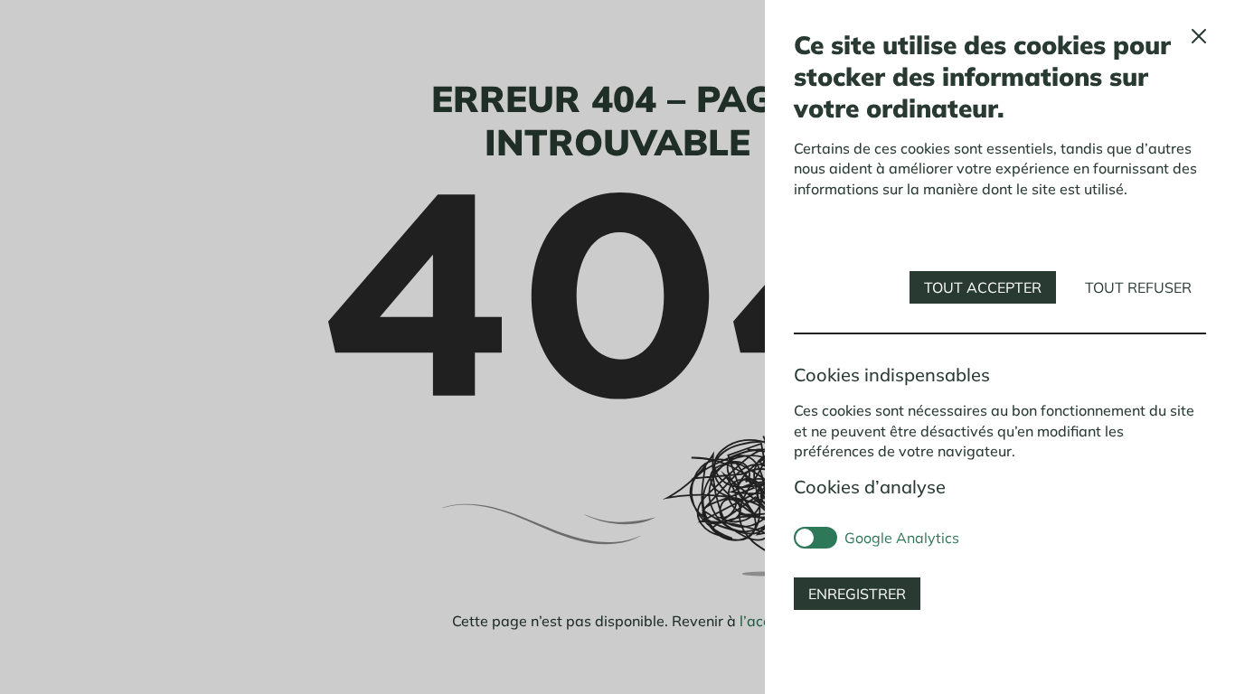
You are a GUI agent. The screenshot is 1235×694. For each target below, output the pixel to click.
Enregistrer (857, 594)
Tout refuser (1138, 287)
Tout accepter (983, 287)
